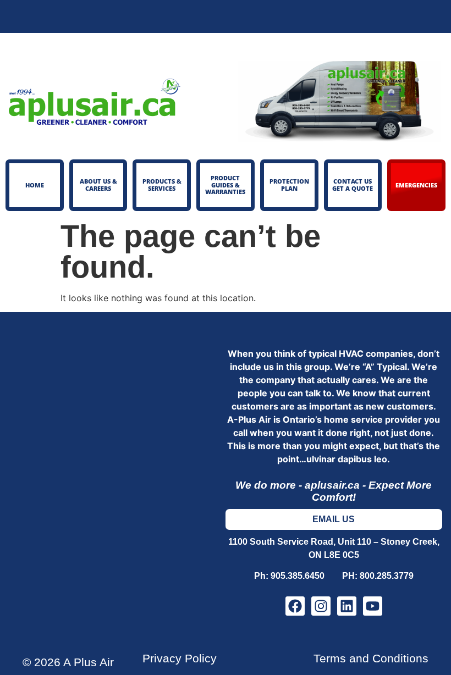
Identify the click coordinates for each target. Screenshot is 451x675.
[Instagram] (321, 606)
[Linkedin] (346, 606)
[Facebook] (295, 606)
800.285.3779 (387, 575)
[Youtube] (372, 606)
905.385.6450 (304, 575)
